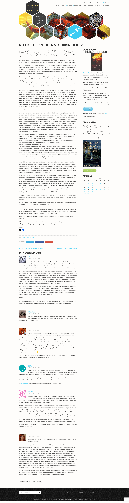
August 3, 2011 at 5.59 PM (34, 313)
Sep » (88, 193)
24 (92, 189)
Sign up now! (90, 170)
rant (33, 237)
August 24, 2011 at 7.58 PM (34, 436)
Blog (84, 5)
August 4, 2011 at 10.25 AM (34, 330)
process (28, 237)
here (106, 113)
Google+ (49, 242)
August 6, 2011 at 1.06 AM (34, 367)
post (39, 51)
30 (88, 191)
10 (92, 185)
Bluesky (92, 2)
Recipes (97, 5)
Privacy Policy (92, 499)
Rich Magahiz (31, 311)
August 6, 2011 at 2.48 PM (34, 393)
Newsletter (106, 5)
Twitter (30, 242)
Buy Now (88, 109)
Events (90, 5)
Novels (63, 5)
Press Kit (77, 5)
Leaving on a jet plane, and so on (67, 248)
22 (84, 189)
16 (88, 187)
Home (57, 5)
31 (92, 191)
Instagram (99, 2)
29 (84, 191)
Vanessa (30, 435)
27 (104, 189)
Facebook (39, 242)
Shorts (69, 5)
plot (24, 237)
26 (100, 189)
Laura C (30, 365)
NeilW (29, 257)
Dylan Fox (30, 391)
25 (96, 189)
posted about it (25, 383)
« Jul (84, 193)
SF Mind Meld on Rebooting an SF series (31, 248)
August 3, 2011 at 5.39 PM (34, 258)
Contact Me (107, 2)
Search (85, 2)
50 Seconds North (50, 499)
